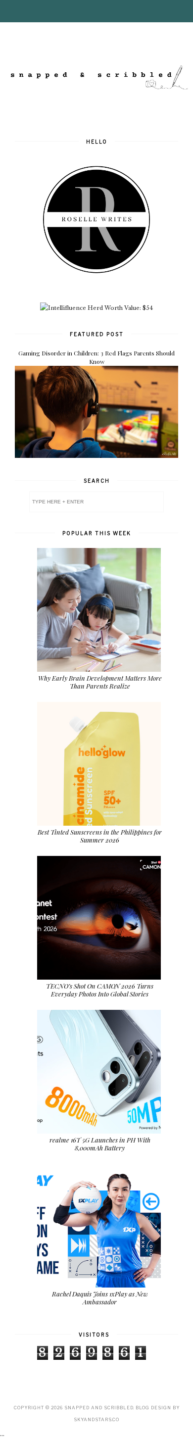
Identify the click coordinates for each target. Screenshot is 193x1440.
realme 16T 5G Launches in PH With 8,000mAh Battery (99, 1144)
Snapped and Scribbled (98, 1407)
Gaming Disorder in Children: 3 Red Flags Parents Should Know (96, 357)
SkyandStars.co (96, 1419)
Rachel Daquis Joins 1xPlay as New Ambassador (100, 1298)
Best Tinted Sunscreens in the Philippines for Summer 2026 (100, 836)
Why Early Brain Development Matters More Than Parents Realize (100, 682)
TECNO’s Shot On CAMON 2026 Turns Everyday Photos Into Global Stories (99, 990)
